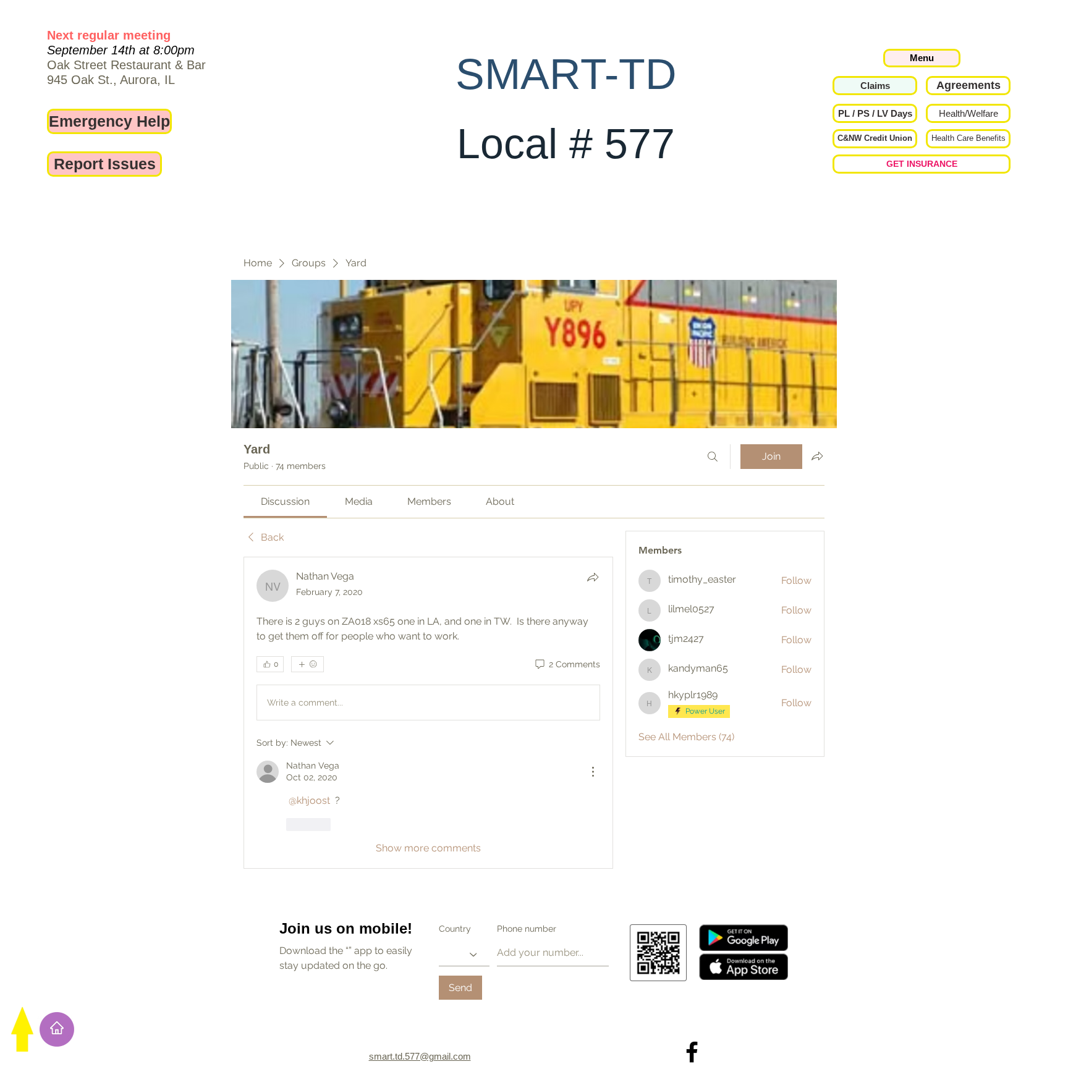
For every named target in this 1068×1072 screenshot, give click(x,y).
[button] (875, 113)
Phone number (526, 887)
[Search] (712, 456)
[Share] (592, 577)
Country (455, 887)
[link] (285, 501)
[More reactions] (307, 664)
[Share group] (817, 456)
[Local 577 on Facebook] (692, 1010)
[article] (428, 627)
